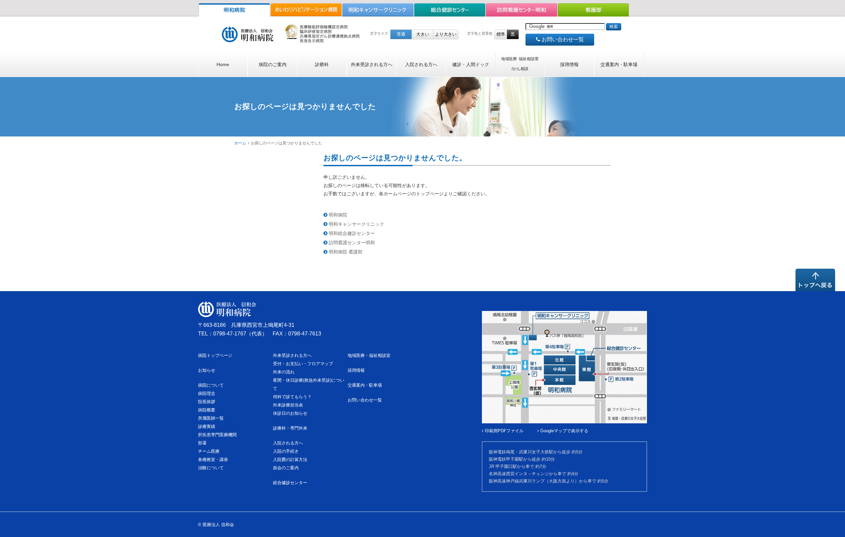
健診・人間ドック (470, 64)
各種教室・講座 (213, 459)
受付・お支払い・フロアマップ (303, 363)
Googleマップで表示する (563, 430)
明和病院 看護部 (344, 251)
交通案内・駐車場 (618, 64)
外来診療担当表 (288, 405)
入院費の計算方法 (290, 459)
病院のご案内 (273, 64)
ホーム (240, 143)
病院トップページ (215, 355)
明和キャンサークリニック (355, 224)
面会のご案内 (286, 467)
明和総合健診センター (351, 233)
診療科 (322, 64)
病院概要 (206, 409)
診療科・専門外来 (290, 428)
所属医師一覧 (211, 418)
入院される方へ (421, 64)
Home (223, 64)
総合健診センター (290, 482)
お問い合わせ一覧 (562, 39)
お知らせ (206, 370)
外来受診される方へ (371, 64)
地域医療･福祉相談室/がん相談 (520, 64)
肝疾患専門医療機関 (217, 434)
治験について (211, 467)
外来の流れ (283, 371)
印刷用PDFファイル (504, 430)
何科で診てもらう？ (292, 396)
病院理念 (206, 393)
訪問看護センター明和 (351, 242)
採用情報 (569, 64)
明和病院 (337, 214)
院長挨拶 (206, 401)
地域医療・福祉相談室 (369, 355)
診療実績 (206, 426)
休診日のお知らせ (290, 413)
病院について (211, 385)
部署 (202, 443)
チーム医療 (209, 451)
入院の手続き (286, 451)
